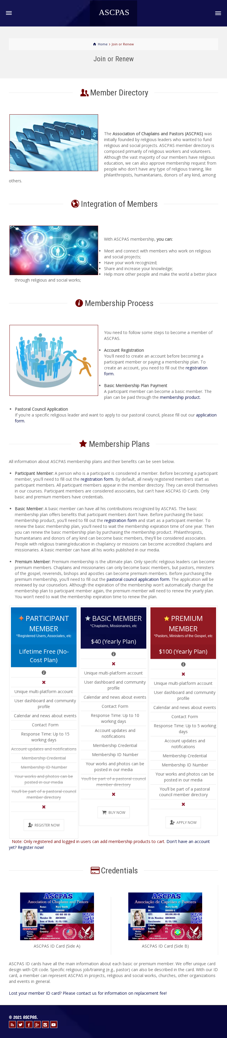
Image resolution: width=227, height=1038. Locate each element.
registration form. (97, 479)
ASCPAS (114, 12)
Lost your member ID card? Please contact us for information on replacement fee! (88, 993)
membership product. (180, 397)
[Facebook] (29, 1024)
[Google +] (37, 1024)
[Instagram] (45, 1024)
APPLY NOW (186, 822)
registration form (120, 520)
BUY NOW (116, 812)
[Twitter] (20, 1024)
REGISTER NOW (47, 825)
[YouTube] (53, 1024)
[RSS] (12, 1024)
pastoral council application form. (138, 579)
